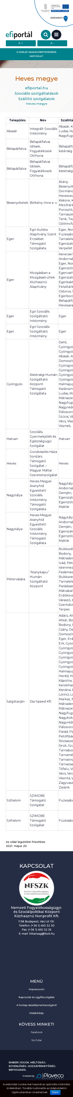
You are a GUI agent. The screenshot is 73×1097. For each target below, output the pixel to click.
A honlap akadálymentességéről (37, 52)
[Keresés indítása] (46, 34)
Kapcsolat (36, 56)
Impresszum (36, 989)
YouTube (36, 1040)
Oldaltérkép (36, 1013)
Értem (55, 1092)
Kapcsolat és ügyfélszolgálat (37, 997)
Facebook (36, 1032)
